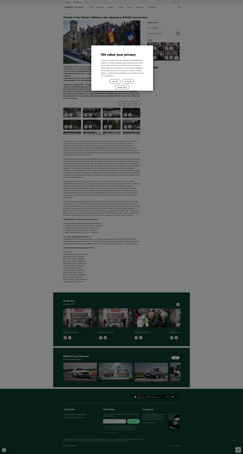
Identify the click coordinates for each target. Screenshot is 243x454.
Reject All (115, 81)
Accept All (128, 81)
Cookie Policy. (109, 76)
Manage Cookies (122, 87)
